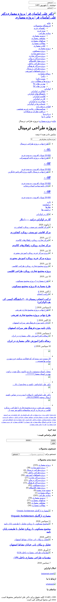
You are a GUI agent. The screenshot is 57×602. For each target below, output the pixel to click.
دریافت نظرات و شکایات (34, 111)
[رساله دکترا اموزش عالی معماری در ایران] (31, 336)
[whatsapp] (51, 584)
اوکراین (47, 89)
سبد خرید (41, 31)
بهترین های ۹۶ (39, 84)
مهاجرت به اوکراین (37, 101)
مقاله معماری (37, 422)
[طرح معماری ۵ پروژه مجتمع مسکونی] (33, 281)
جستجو (15, 454)
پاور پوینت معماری (6, 422)
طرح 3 (54, 422)
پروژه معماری (44, 48)
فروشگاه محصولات (42, 26)
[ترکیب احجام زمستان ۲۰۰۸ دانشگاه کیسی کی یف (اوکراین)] (44, 294)
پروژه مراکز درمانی (36, 58)
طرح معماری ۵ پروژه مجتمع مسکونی (31, 286)
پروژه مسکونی (38, 51)
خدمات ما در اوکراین (36, 104)
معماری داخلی (36, 419)
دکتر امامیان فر (15, 415)
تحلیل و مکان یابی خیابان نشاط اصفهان (30, 544)
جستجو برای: (50, 454)
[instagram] (48, 573)
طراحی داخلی (18, 417)
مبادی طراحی (44, 33)
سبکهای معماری (38, 41)
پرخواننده (47, 204)
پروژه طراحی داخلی (36, 63)
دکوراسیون (28, 419)
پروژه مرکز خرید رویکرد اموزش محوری (30, 258)
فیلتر (53, 443)
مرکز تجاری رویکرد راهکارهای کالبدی (31, 245)
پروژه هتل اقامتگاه (37, 61)
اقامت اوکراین (39, 96)
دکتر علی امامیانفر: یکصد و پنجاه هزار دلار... (32, 384)
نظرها (48, 207)
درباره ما (47, 114)
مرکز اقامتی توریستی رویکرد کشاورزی (30, 232)
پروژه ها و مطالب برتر (41, 81)
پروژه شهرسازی (38, 53)
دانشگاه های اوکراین (36, 94)
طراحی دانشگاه (46, 422)
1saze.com (53, 415)
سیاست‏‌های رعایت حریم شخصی (31, 109)
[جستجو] (55, 8)
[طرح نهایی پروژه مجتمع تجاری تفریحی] (33, 310)
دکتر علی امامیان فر (27, 415)
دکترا (43, 76)
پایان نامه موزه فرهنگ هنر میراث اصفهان (29, 328)
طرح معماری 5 (51, 424)
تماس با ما (46, 116)
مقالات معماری (38, 43)
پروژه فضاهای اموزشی (35, 71)
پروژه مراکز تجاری (37, 56)
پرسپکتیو (11, 417)
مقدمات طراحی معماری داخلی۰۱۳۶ (32, 557)
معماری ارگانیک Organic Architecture (31, 515)
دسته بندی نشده (44, 490)
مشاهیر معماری (38, 38)
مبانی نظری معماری (36, 424)
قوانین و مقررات (43, 106)
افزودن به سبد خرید (30, 155)
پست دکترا (40, 79)
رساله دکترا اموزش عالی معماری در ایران (29, 341)
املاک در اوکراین (38, 91)
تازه (49, 202)
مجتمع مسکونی (46, 419)
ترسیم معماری (38, 36)
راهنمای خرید (39, 28)
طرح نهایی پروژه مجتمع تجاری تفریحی (31, 315)
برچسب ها (46, 210)
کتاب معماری (39, 46)
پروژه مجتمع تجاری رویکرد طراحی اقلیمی (29, 271)
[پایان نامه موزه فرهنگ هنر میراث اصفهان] (31, 323)
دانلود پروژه (45, 415)
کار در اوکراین (39, 99)
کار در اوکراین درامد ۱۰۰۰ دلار (35, 219)
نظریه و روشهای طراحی (40, 417)
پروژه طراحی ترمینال (35, 68)
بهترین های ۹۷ (39, 86)
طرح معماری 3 (27, 422)
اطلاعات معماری (18, 422)
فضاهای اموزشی (8, 419)
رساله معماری (44, 74)
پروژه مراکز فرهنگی (36, 66)
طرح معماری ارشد (19, 419)
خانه (49, 23)
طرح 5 (44, 424)
